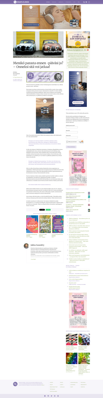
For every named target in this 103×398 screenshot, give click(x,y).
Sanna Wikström (69, 350)
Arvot (61, 382)
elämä (15, 79)
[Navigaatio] (89, 2)
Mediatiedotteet (54, 387)
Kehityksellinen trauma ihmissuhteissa (78, 275)
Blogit (15, 77)
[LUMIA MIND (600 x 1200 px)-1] (45, 115)
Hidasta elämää (28, 2)
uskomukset (19, 80)
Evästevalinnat (53, 391)
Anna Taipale (80, 374)
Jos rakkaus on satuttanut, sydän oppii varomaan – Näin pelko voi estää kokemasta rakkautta (78, 252)
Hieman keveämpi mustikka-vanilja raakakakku (82, 348)
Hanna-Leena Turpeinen (82, 350)
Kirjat (51, 384)
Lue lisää (33, 259)
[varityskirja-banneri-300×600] (78, 168)
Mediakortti (84, 384)
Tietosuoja (52, 389)
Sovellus (62, 387)
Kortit (61, 384)
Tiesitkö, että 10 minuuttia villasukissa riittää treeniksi (71, 348)
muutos (18, 79)
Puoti (71, 387)
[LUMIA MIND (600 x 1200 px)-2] (78, 89)
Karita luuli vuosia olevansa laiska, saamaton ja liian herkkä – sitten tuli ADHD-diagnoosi (78, 246)
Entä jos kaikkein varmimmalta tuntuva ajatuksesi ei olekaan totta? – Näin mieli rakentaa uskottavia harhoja (78, 241)
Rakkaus (54, 2)
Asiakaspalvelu (74, 382)
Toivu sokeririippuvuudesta (75, 279)
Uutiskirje (72, 384)
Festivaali (83, 382)
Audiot (51, 382)
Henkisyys (61, 2)
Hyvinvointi (68, 2)
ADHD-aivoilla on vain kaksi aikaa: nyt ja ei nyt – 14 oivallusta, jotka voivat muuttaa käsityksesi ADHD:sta (79, 227)
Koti (74, 2)
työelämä (15, 80)
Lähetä (48, 209)
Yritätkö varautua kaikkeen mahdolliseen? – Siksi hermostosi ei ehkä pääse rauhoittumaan (79, 260)
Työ (78, 2)
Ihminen (48, 2)
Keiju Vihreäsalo (69, 372)
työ (21, 79)
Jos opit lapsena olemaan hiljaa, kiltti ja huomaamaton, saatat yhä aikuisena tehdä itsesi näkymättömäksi (79, 236)
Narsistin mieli (72, 283)
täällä (42, 385)
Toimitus (83, 387)
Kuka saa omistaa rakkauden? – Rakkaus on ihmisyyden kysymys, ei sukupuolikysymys (71, 368)
